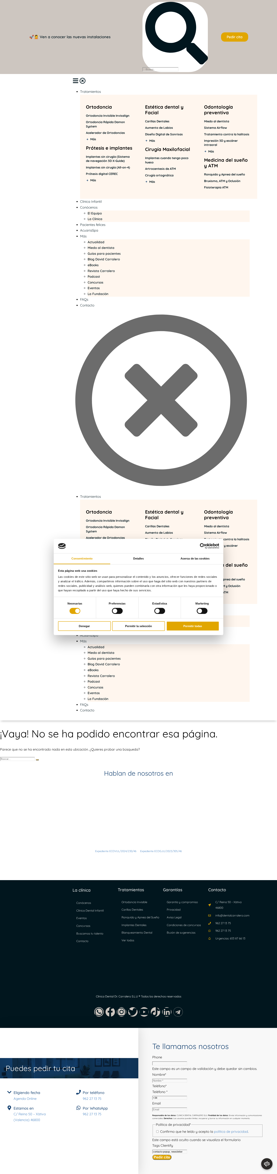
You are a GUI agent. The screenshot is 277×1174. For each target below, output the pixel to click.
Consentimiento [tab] (82, 558)
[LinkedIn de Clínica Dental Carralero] (166, 1012)
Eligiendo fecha (27, 1092)
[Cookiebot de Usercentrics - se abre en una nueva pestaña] (202, 546)
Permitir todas (192, 626)
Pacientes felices (92, 225)
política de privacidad (231, 1131)
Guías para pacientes (104, 253)
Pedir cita (162, 1157)
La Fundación (98, 294)
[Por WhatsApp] (78, 1107)
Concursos (95, 282)
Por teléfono (93, 1092)
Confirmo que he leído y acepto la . (204, 1131)
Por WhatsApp (95, 1108)
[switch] (117, 611)
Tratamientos (90, 91)
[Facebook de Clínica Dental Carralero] (110, 1012)
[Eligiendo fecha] (9, 1092)
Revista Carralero (101, 271)
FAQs (84, 299)
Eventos (94, 288)
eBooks (93, 265)
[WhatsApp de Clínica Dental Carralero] (99, 1012)
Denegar (84, 626)
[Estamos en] (9, 1107)
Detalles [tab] (138, 558)
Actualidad (96, 242)
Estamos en (24, 1108)
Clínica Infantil (91, 201)
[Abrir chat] (266, 1163)
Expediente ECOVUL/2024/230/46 (116, 851)
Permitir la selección (138, 626)
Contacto (87, 305)
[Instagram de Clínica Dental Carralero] (121, 1012)
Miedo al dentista (101, 248)
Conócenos (88, 207)
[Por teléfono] (78, 1092)
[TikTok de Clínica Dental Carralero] (155, 1012)
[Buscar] (37, 759)
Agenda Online (25, 1098)
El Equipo (95, 213)
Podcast (94, 276)
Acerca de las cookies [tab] (195, 558)
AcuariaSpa (89, 230)
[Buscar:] (18, 758)
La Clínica (95, 219)
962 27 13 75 (92, 1098)
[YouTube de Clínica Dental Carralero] (144, 1012)
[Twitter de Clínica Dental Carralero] (133, 1012)
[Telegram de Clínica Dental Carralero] (178, 1012)
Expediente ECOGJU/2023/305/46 (161, 851)
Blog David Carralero (104, 259)
